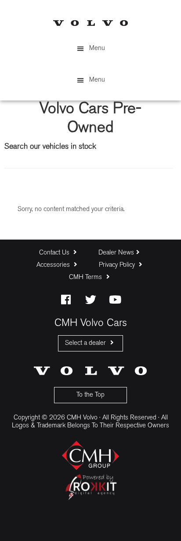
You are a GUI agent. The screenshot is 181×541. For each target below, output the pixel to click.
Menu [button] (97, 48)
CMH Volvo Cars (90, 23)
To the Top (90, 395)
